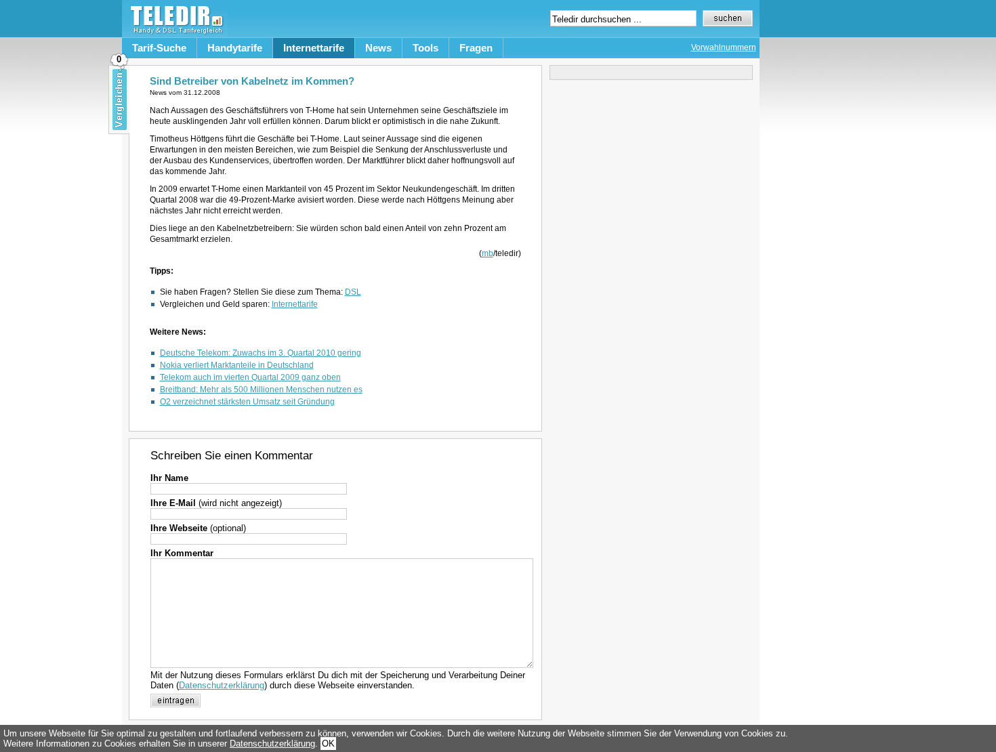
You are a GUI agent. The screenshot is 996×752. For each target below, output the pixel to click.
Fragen (476, 48)
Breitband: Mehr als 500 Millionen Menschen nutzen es (261, 389)
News (378, 48)
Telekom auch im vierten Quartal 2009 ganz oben (250, 377)
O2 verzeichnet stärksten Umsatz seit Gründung (247, 401)
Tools (425, 48)
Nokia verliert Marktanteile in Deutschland (237, 365)
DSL (353, 292)
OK (328, 743)
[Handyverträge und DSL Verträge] (175, 34)
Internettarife (313, 48)
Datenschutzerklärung (221, 685)
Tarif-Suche (159, 48)
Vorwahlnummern (723, 47)
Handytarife (234, 48)
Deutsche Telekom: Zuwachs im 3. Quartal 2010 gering (260, 353)
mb (487, 253)
